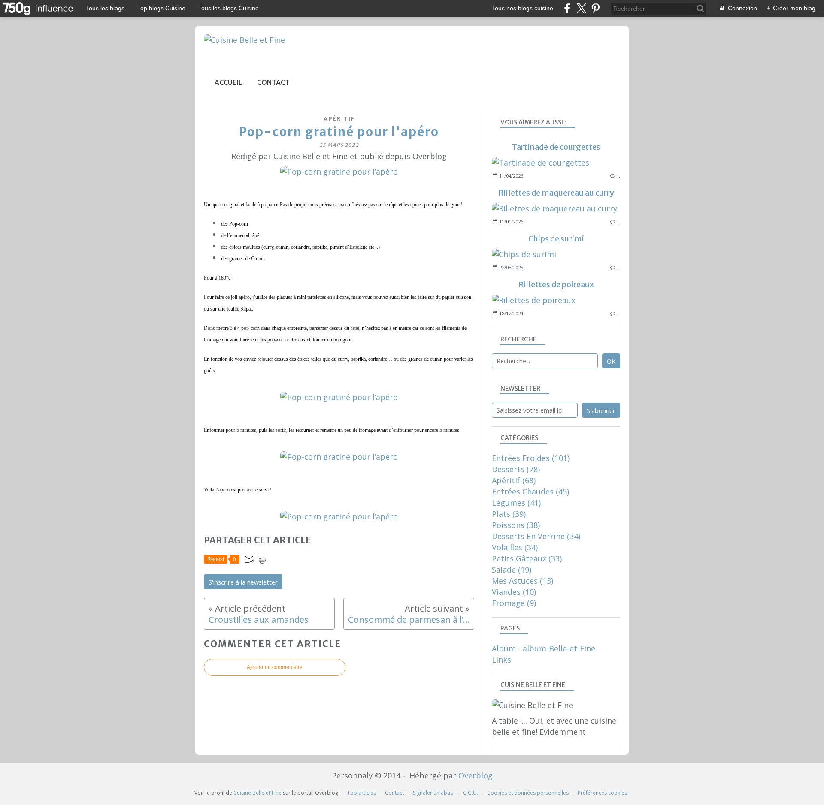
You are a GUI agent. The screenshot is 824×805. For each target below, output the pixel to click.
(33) (527, 558)
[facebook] (567, 8)
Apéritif (339, 118)
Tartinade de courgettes (556, 147)
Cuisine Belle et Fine (257, 792)
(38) (516, 525)
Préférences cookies (602, 792)
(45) (530, 491)
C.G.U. (470, 792)
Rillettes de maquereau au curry (556, 193)
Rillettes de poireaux (556, 284)
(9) (514, 603)
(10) (514, 592)
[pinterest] (595, 8)
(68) (514, 480)
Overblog (475, 775)
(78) (516, 469)
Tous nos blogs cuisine (522, 8)
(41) (516, 502)
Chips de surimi (556, 239)
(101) (531, 458)
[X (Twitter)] (581, 8)
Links (501, 659)
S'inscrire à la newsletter (243, 582)
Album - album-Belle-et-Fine (543, 648)
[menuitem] (228, 82)
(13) (522, 581)
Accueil (228, 82)
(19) (511, 569)
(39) (509, 514)
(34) (536, 536)
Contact (273, 82)
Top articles (361, 792)
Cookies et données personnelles (528, 792)
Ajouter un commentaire (275, 667)
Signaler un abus (433, 792)
